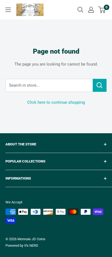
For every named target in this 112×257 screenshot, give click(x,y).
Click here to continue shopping (56, 102)
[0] (102, 9)
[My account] (91, 10)
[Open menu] (8, 10)
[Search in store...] (100, 85)
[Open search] (80, 10)
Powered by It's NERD (21, 245)
